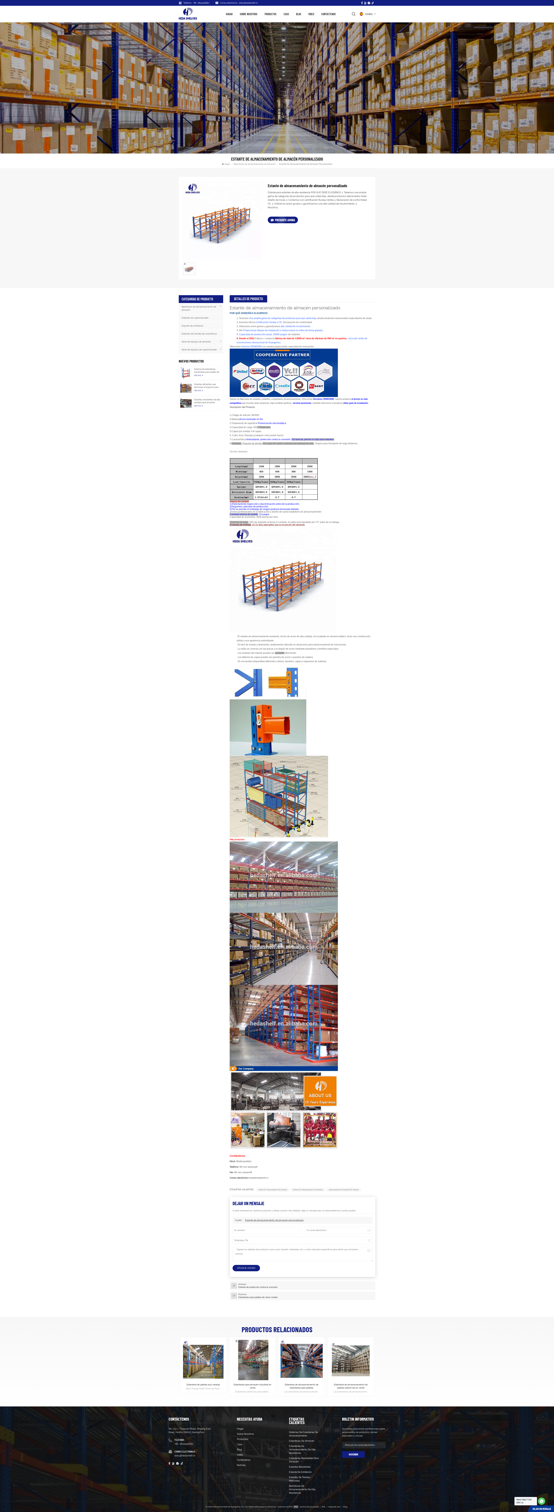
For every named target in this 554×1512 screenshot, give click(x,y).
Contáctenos (328, 14)
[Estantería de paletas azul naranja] (252, 1360)
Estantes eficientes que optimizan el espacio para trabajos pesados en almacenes (206, 386)
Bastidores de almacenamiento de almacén (254, 164)
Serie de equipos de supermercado (199, 349)
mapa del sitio (334, 1507)
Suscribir (353, 1454)
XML (323, 1507)
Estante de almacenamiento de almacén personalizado (274, 1220)
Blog (298, 14)
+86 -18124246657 (183, 1444)
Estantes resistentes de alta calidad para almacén (207, 401)
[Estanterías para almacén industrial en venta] (301, 1360)
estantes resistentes (300, 1466)
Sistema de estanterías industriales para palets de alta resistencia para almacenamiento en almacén (206, 370)
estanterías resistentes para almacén (304, 1460)
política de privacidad (309, 1507)
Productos (270, 14)
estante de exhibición (300, 1472)
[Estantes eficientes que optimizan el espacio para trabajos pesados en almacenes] (186, 388)
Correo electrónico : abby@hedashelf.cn (239, 3)
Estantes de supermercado (195, 318)
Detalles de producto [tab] (248, 299)
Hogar (229, 14)
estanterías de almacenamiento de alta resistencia (302, 1449)
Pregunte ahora (285, 220)
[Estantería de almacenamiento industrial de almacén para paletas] (203, 1360)
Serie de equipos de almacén (196, 341)
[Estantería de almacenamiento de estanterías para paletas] (350, 1360)
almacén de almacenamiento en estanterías (308, 1190)
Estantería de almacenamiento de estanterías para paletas (351, 1386)
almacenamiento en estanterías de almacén (344, 1190)
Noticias (241, 1465)
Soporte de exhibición (192, 325)
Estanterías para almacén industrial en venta (301, 1386)
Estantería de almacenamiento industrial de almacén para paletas (203, 1386)
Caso (286, 14)
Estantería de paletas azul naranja (252, 1384)
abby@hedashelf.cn (184, 1455)
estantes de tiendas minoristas (299, 1479)
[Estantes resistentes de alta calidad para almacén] (186, 403)
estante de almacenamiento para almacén (272, 1190)
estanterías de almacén (301, 1441)
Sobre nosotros (248, 14)
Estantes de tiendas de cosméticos (199, 333)
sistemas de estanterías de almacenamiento (303, 1434)
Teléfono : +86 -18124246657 (196, 3)
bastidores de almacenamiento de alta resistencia (302, 1489)
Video (311, 14)
